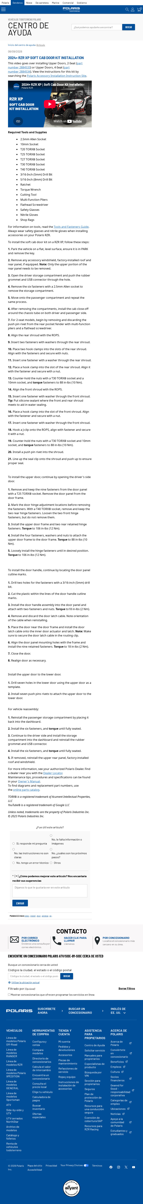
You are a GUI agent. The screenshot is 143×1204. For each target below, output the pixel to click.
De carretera (42, 2)
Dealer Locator (52, 773)
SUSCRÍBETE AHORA (47, 1010)
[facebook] (111, 1167)
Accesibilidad (35, 1169)
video (27, 916)
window (45, 916)
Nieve (29, 2)
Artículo (41, 44)
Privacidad (51, 1165)
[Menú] (3, 9)
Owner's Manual (29, 781)
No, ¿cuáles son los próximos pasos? (69, 855)
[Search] (127, 9)
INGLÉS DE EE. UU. (118, 1010)
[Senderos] (71, 9)
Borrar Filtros (127, 988)
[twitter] (126, 1167)
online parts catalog (26, 790)
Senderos (18, 2)
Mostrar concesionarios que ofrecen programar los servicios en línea (52, 994)
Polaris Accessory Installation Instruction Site (56, 76)
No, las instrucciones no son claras (31, 855)
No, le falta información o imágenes (67, 841)
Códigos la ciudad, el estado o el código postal (40, 970)
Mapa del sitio (35, 1165)
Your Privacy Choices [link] (72, 1165)
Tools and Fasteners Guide (71, 227)
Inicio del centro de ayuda (21, 44)
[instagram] (118, 1167)
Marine (55, 2)
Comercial (68, 2)
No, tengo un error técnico (32, 862)
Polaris (5, 2)
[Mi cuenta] (132, 9)
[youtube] (133, 1167)
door (39, 916)
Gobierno (82, 2)
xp (50, 916)
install (33, 916)
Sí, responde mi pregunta (31, 843)
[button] (30, 942)
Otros (57, 862)
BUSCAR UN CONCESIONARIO (80, 1010)
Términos (97, 1165)
